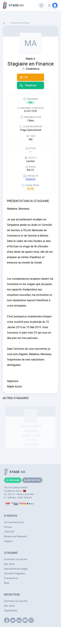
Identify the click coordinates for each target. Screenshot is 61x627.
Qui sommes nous (14, 522)
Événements (11, 578)
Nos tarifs (9, 564)
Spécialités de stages (16, 568)
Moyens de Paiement (15, 536)
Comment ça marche (15, 559)
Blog (6, 583)
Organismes (10, 610)
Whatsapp (14, 480)
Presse (8, 527)
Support (8, 541)
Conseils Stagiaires (14, 573)
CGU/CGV (9, 531)
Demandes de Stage (20, 23)
